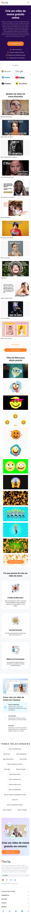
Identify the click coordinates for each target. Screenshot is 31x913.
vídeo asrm (15, 799)
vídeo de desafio (7, 810)
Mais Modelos (15, 344)
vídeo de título (23, 759)
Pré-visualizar (11, 376)
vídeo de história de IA (15, 779)
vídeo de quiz (6, 754)
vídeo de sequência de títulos (14, 764)
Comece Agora (15, 350)
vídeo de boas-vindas (14, 774)
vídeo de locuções (21, 769)
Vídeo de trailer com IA (15, 784)
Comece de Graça (15, 43)
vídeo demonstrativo (8, 759)
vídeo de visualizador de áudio (15, 805)
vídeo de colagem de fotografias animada (15, 794)
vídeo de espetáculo (21, 754)
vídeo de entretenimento (14, 749)
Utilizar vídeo (20, 376)
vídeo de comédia (22, 810)
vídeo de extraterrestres (15, 789)
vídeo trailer (7, 769)
